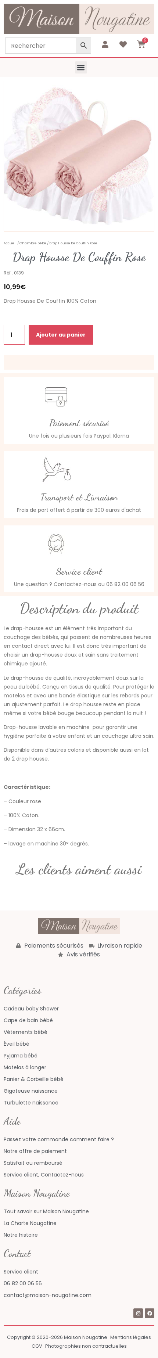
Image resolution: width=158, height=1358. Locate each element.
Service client (21, 1271)
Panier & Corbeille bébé (34, 1079)
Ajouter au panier (61, 334)
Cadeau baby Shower (31, 1008)
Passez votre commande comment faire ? (59, 1139)
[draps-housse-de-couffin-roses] (79, 156)
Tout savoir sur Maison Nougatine (46, 1211)
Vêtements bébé (25, 1032)
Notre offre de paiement (35, 1151)
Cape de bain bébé (28, 1020)
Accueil (10, 243)
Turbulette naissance (31, 1102)
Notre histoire (21, 1235)
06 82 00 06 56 (23, 1283)
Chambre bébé (32, 243)
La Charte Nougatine (30, 1223)
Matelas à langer (25, 1067)
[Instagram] (138, 1313)
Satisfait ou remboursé (33, 1163)
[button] (81, 67)
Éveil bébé (16, 1044)
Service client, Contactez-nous (44, 1174)
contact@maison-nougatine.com (47, 1295)
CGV (37, 1346)
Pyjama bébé (20, 1055)
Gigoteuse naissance (31, 1091)
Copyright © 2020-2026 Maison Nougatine (57, 1337)
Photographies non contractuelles (86, 1346)
